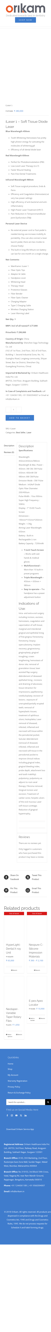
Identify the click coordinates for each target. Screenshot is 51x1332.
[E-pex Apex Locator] (37, 986)
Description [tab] (9, 445)
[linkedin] (26, 1115)
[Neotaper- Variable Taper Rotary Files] (14, 990)
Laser (29, 432)
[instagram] (12, 1115)
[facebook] (7, 1115)
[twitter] (21, 1115)
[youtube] (16, 1115)
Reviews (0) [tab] (9, 452)
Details (15, 970)
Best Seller (21, 432)
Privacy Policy (14, 1086)
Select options (10, 1035)
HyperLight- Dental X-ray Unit (13, 948)
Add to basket (19, 418)
